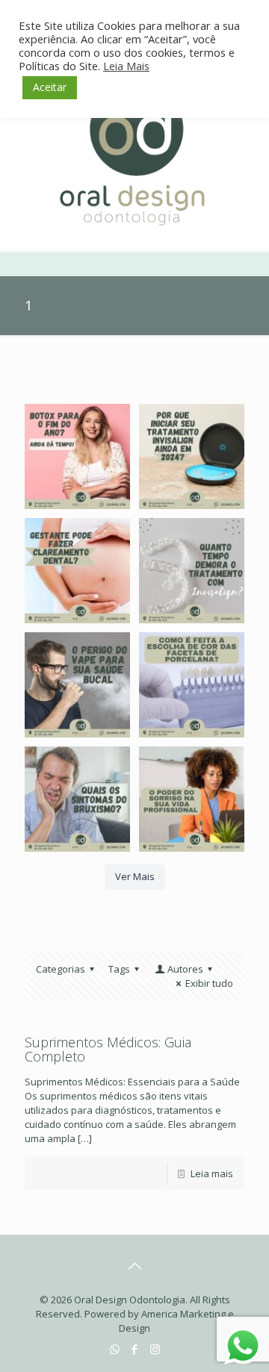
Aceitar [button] (50, 87)
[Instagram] (155, 1348)
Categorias (60, 969)
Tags (119, 969)
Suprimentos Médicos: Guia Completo (108, 1049)
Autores (185, 969)
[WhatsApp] (115, 1348)
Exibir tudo (209, 983)
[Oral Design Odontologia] (134, 154)
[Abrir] (77, 456)
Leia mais (212, 1173)
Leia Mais (126, 65)
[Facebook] (135, 1348)
